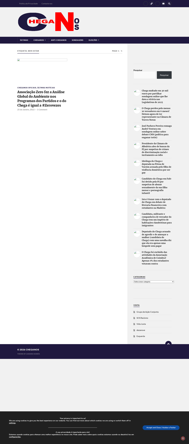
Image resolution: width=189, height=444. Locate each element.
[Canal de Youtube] (157, 3)
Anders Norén (33, 354)
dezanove (141, 330)
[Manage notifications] (183, 438)
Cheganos (32, 349)
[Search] (169, 3)
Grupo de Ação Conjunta (148, 312)
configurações (15, 437)
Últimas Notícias (46, 88)
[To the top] (168, 344)
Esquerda (141, 336)
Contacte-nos (47, 3)
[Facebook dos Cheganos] (145, 3)
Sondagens (77, 40)
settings (12, 423)
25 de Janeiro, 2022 (26, 109)
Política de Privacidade (28, 3)
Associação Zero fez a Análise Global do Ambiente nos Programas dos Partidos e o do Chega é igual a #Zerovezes (41, 98)
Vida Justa (141, 324)
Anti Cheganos (58, 40)
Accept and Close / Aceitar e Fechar (161, 427)
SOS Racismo (142, 318)
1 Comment (42, 109)
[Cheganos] (94, 22)
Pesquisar (137, 70)
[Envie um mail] (163, 3)
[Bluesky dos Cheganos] (151, 3)
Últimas (24, 40)
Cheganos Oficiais (26, 88)
